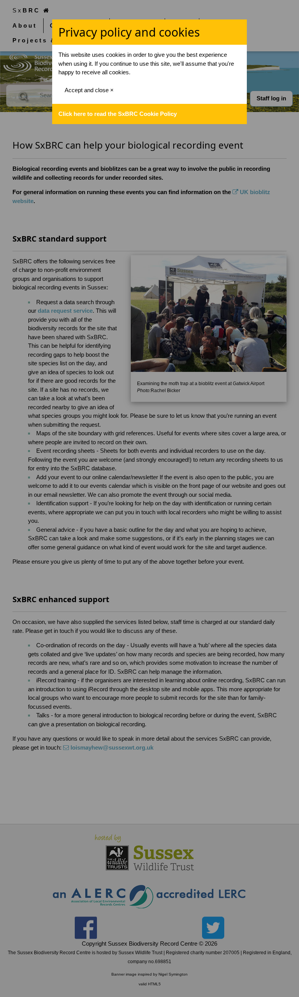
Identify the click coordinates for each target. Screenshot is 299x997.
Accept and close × (89, 90)
